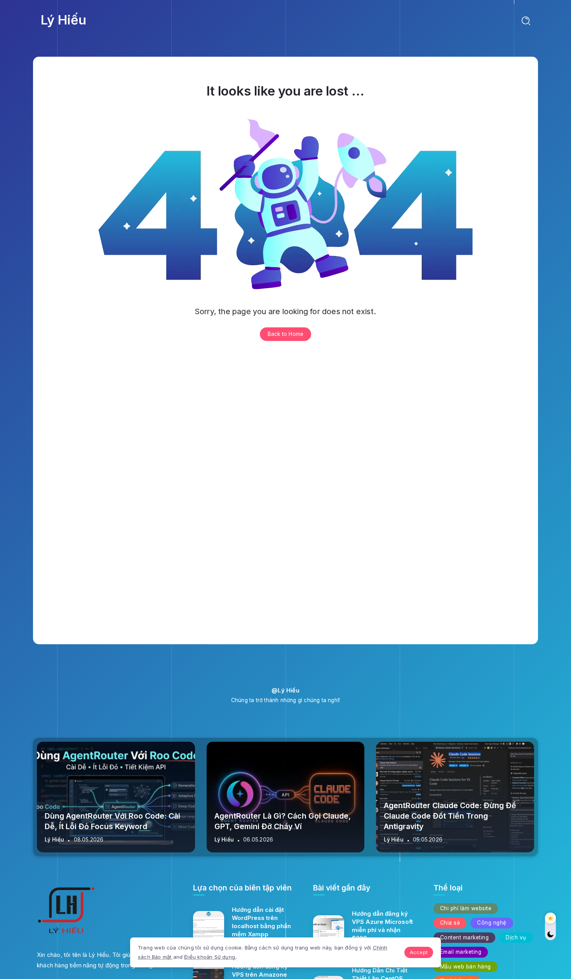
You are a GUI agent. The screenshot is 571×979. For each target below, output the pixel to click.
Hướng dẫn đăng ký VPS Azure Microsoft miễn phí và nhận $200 (382, 926)
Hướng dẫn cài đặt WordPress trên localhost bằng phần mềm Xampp (261, 922)
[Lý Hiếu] (66, 912)
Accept (419, 952)
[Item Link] (208, 926)
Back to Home (285, 334)
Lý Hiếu (63, 20)
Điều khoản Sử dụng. (210, 957)
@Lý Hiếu (285, 690)
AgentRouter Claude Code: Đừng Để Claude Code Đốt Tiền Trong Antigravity (450, 816)
